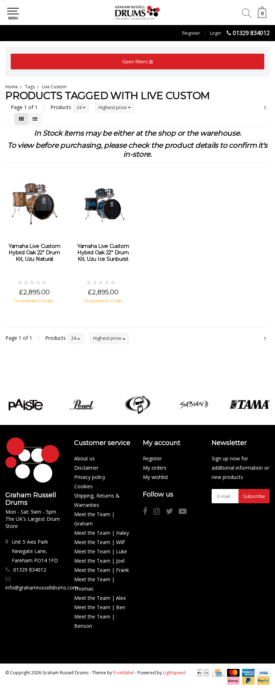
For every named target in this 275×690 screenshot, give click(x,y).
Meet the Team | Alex (100, 597)
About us (84, 458)
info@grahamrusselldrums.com (41, 587)
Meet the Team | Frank (101, 570)
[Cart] (262, 16)
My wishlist (155, 477)
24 (80, 107)
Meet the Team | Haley (101, 532)
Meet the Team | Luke (100, 551)
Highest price (113, 107)
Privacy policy (89, 477)
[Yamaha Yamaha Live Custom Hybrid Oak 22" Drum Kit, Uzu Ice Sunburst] (103, 203)
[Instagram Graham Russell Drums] (159, 512)
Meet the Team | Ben (99, 607)
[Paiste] (26, 404)
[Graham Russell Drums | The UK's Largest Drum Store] (137, 12)
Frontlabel (123, 673)
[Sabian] (194, 404)
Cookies (83, 486)
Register (191, 33)
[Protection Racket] (138, 404)
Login (215, 33)
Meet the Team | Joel (99, 560)
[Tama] (250, 404)
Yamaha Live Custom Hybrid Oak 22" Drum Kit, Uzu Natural (35, 252)
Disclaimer (86, 467)
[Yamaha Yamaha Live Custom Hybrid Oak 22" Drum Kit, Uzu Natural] (34, 203)
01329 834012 (251, 33)
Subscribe (254, 496)
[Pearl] (82, 404)
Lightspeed (174, 673)
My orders (155, 467)
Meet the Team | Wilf (99, 542)
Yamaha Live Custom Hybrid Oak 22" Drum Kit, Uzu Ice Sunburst (103, 252)
